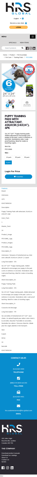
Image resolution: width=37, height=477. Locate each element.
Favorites (19, 176)
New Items (24, 42)
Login (18, 27)
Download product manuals (11, 453)
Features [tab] (5, 188)
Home (5, 55)
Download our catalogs (9, 455)
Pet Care (8, 57)
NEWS (4, 462)
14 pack (8, 157)
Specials (12, 42)
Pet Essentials (22, 55)
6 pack (8, 162)
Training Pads (18, 57)
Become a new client (17, 23)
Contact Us (5, 459)
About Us (5, 457)
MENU (4, 36)
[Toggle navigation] (32, 37)
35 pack (26, 157)
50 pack (17, 157)
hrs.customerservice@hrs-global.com (18, 410)
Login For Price (12, 171)
